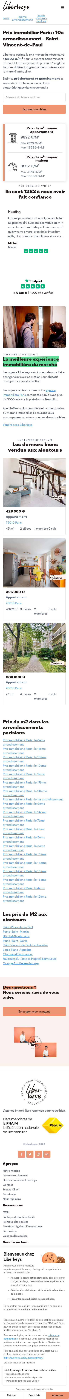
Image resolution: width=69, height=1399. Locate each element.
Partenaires (9, 1231)
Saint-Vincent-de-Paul (41, 18)
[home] (16, 6)
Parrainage (9, 1194)
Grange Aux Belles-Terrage (21, 963)
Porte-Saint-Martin (16, 931)
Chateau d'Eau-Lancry (18, 954)
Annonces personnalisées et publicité (24, 1377)
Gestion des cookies (15, 1235)
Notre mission (11, 1170)
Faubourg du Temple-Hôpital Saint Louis (29, 958)
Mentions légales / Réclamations (22, 1226)
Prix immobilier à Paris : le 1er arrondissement (33, 799)
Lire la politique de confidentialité (19, 1363)
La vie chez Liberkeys (15, 1175)
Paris (6, 18)
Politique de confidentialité (19, 1217)
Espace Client (11, 1189)
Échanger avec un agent (34, 1011)
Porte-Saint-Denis (15, 940)
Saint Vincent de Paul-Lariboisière (25, 945)
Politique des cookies (15, 1221)
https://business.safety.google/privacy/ (23, 1357)
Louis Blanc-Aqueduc (17, 949)
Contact (8, 1184)
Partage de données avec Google (22, 1381)
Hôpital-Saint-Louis (16, 936)
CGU (6, 1212)
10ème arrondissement (22, 18)
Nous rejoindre (12, 1198)
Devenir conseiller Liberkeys (20, 1180)
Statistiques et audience (17, 1374)
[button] (63, 7)
